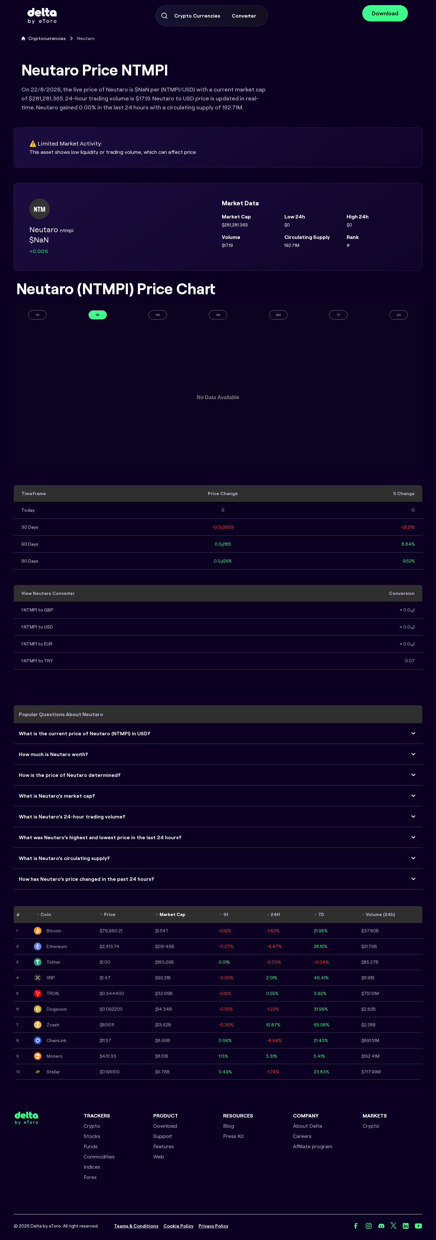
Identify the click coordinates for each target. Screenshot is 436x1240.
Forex (90, 1177)
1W (157, 315)
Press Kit (233, 1136)
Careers (302, 1136)
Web (158, 1156)
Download (385, 13)
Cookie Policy (178, 1226)
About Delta (307, 1126)
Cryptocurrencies (47, 38)
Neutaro (86, 38)
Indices (92, 1167)
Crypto (92, 1126)
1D (98, 315)
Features (163, 1146)
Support (162, 1136)
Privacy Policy (213, 1226)
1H (37, 315)
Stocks (92, 1136)
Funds (91, 1146)
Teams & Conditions (136, 1226)
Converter (244, 15)
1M (218, 315)
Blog (228, 1126)
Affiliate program (312, 1146)
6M (278, 315)
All (399, 315)
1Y (338, 315)
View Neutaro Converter (48, 593)
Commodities (99, 1156)
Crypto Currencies (197, 15)
